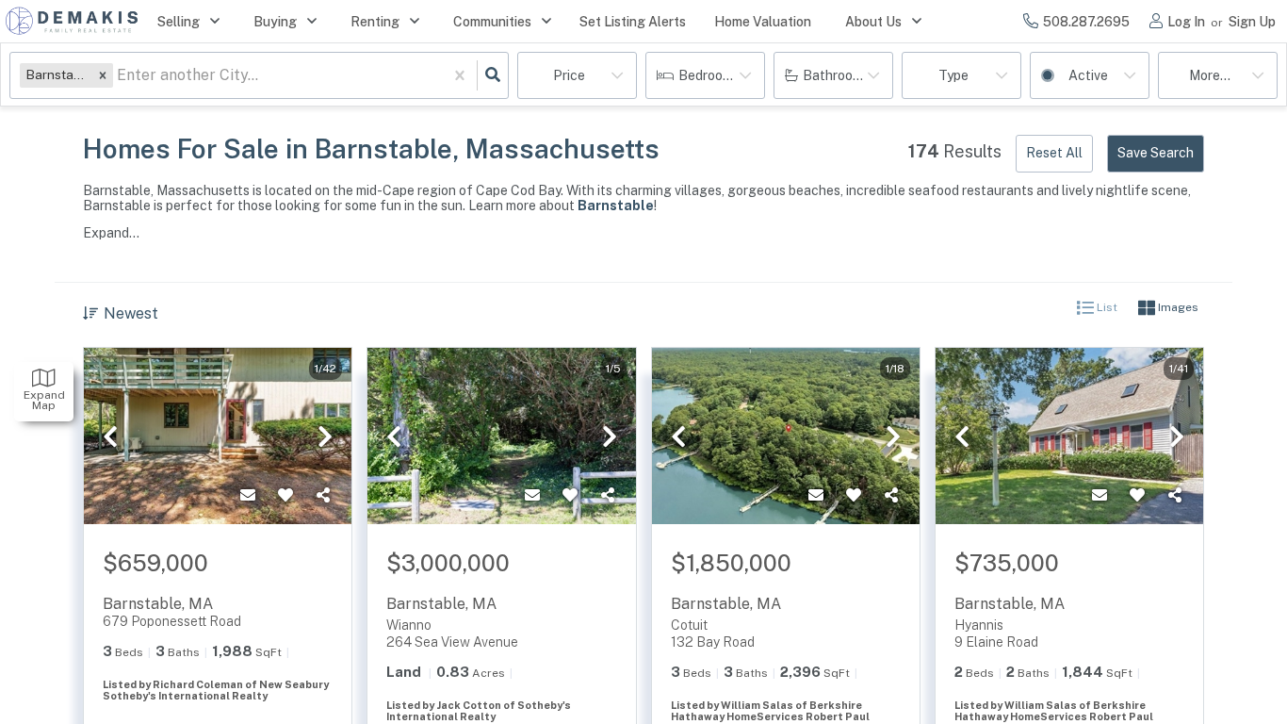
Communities (492, 21)
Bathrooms (836, 75)
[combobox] (119, 76)
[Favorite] (285, 496)
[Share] (323, 496)
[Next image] (325, 437)
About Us (873, 21)
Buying (275, 21)
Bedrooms (709, 75)
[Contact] (248, 496)
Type (953, 75)
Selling (178, 21)
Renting (374, 21)
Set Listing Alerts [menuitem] (632, 21)
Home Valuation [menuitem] (762, 21)
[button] (102, 75)
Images (1176, 308)
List (1105, 308)
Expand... (111, 232)
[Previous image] (110, 437)
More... (1209, 75)
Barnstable (616, 205)
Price (569, 75)
